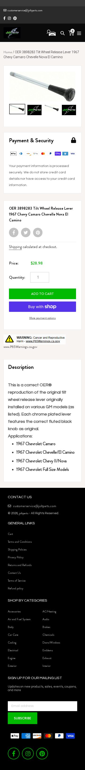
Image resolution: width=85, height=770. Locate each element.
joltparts (23, 513)
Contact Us (14, 573)
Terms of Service (17, 581)
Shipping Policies (17, 549)
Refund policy (15, 588)
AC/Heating (49, 611)
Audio (45, 619)
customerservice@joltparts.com (25, 10)
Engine (11, 658)
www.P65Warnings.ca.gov (20, 346)
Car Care (13, 635)
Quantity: (17, 277)
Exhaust (46, 658)
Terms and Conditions (20, 542)
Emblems (47, 650)
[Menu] (77, 32)
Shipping (15, 246)
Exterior (12, 666)
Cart (10, 534)
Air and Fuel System (19, 619)
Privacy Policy (16, 557)
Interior (46, 666)
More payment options (42, 318)
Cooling (12, 642)
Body (11, 627)
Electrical (13, 650)
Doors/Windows (51, 642)
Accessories (14, 611)
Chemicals (48, 635)
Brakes (46, 627)
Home (8, 52)
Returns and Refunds (20, 565)
